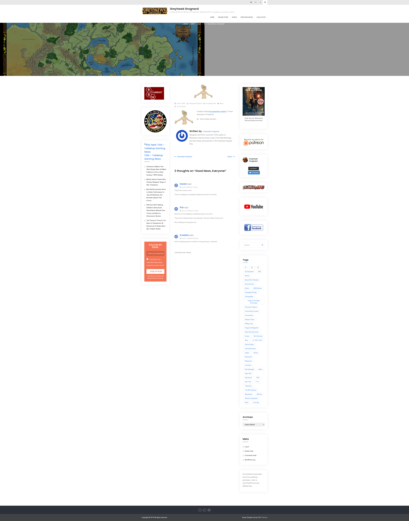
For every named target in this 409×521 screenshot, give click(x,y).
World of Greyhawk (251, 398)
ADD (259, 271)
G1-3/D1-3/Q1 (257, 340)
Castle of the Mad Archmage (254, 302)
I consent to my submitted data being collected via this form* (155, 262)
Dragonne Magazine (252, 328)
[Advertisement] (204, 41)
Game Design (249, 344)
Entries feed (249, 451)
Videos (234, 17)
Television (248, 386)
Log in (247, 447)
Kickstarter (248, 357)
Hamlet (183, 184)
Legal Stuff (261, 17)
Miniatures (248, 361)
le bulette (184, 235)
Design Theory (250, 319)
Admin (247, 276)
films (246, 340)
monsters (248, 365)
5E (258, 267)
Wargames (248, 394)
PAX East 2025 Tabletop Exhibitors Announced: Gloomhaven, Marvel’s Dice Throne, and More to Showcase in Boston (155, 210)
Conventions (249, 315)
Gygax (247, 353)
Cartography (249, 296)
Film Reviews (258, 336)
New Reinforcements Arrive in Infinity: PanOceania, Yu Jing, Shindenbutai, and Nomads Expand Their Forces (156, 194)
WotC (246, 402)
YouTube (256, 402)
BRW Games (257, 288)
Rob (182, 207)
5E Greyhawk (249, 271)
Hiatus (229, 157)
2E (252, 267)
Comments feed (250, 455)
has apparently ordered (217, 111)
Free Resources (247, 17)
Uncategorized (211, 103)
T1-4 (257, 382)
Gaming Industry (250, 348)
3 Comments (181, 106)
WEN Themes (262, 517)
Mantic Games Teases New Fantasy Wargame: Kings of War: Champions (156, 182)
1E (246, 267)
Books (247, 288)
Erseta (247, 336)
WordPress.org (250, 460)
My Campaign (249, 369)
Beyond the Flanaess (252, 280)
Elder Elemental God (251, 332)
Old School (248, 377)
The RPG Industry (250, 390)
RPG (257, 377)
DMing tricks (249, 324)
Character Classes (251, 307)
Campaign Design (251, 292)
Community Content (252, 311)
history (255, 353)
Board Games (249, 284)
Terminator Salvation (184, 157)
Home (212, 17)
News (221, 103)
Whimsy (259, 394)
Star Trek (248, 382)
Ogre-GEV (248, 373)
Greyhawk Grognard (184, 9)
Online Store (223, 17)
